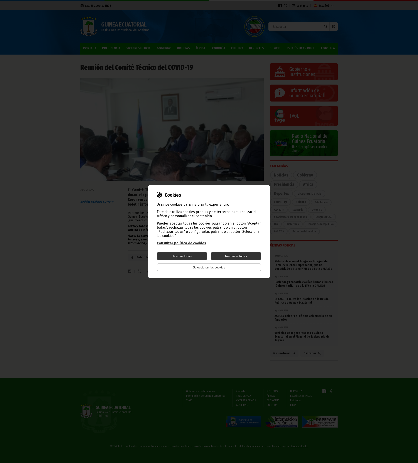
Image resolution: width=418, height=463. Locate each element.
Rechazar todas (236, 256)
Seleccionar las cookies (209, 267)
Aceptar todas (182, 256)
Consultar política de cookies (181, 243)
